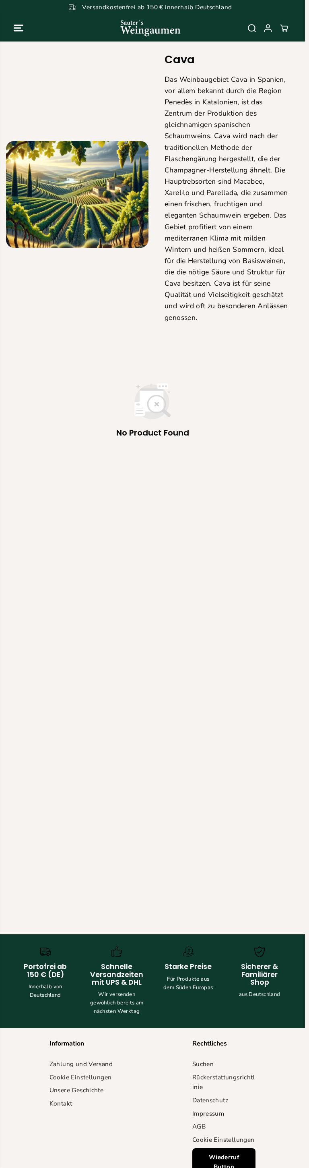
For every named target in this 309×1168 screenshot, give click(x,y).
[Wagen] (284, 28)
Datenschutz (210, 1100)
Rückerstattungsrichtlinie (223, 1082)
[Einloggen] (268, 28)
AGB (199, 1126)
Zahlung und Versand (81, 1064)
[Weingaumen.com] (150, 28)
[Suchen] (252, 28)
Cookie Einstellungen (80, 1077)
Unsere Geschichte (76, 1090)
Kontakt (60, 1103)
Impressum (208, 1113)
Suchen (203, 1064)
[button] (18, 28)
